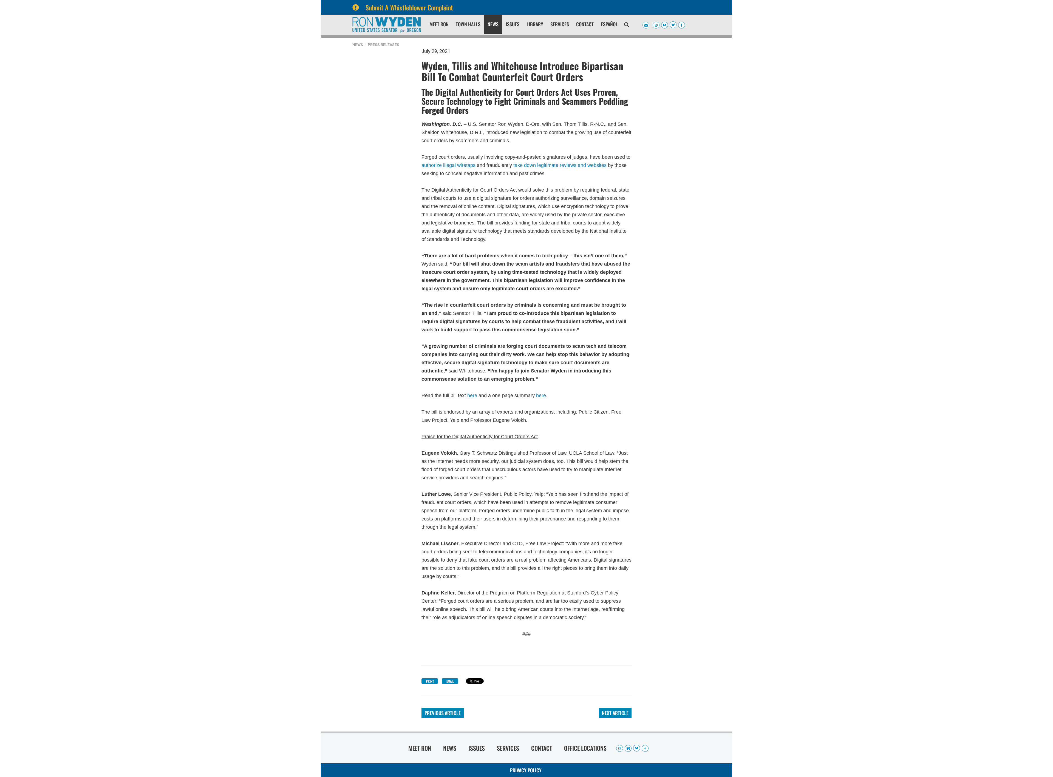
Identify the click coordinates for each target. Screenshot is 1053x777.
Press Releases (383, 44)
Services (559, 24)
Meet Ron (439, 24)
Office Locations (585, 748)
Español (609, 24)
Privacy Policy (526, 770)
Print (430, 681)
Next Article (615, 712)
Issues (512, 24)
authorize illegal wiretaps (448, 164)
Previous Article (442, 712)
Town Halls (468, 24)
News (493, 24)
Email (450, 681)
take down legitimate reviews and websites (560, 164)
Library (534, 24)
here (472, 395)
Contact (585, 24)
